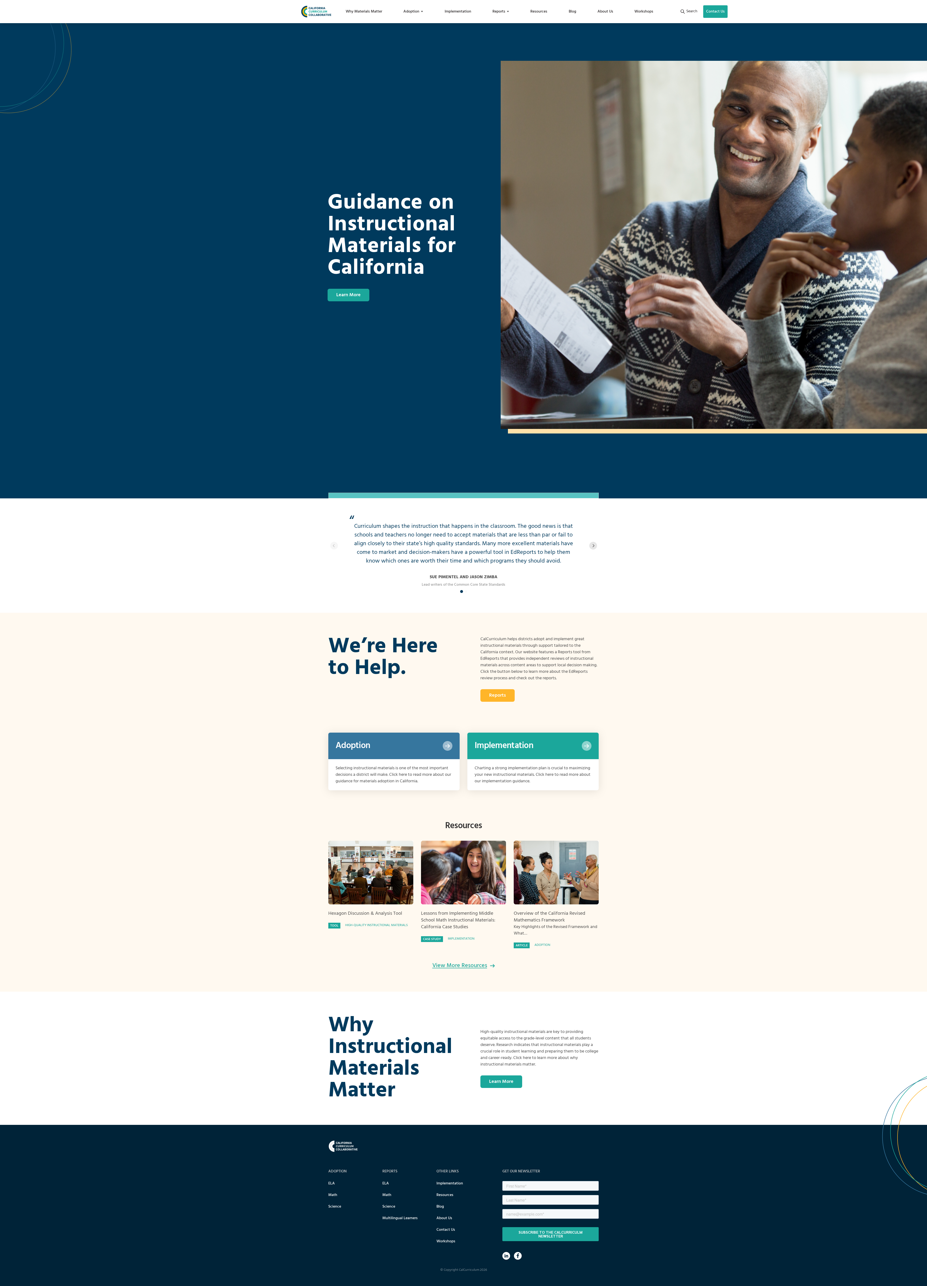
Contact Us (445, 1230)
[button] (593, 545)
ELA (331, 1183)
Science (334, 1206)
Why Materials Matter (364, 11)
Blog (572, 11)
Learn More (348, 295)
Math (332, 1195)
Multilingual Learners (400, 1218)
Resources (538, 11)
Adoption (411, 11)
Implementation (458, 11)
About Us (605, 11)
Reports (498, 11)
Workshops (643, 11)
